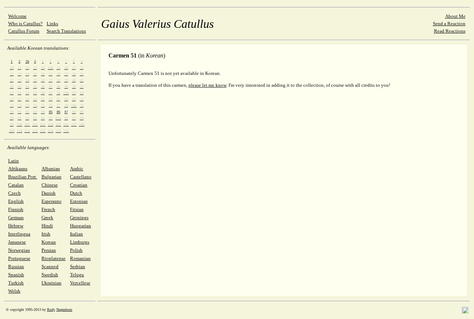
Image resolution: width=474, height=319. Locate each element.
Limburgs (79, 242)
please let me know (207, 85)
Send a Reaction (449, 23)
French (48, 209)
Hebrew (15, 225)
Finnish (15, 209)
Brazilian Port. (22, 177)
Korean (48, 242)
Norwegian (19, 250)
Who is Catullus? (25, 23)
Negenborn (64, 310)
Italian (76, 234)
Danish (48, 193)
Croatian (78, 185)
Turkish (16, 283)
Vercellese (80, 283)
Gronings (79, 217)
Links (52, 23)
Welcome (17, 16)
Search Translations (66, 31)
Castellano (80, 177)
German (16, 217)
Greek (47, 217)
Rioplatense (53, 258)
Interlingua (19, 234)
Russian (16, 266)
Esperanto (51, 201)
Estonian (79, 201)
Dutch (76, 193)
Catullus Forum (23, 31)
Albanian (50, 168)
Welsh (14, 291)
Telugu (77, 274)
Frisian (77, 209)
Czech (14, 193)
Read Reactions (449, 31)
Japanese (17, 242)
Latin (13, 161)
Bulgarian (51, 177)
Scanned (50, 266)
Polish (76, 250)
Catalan (16, 185)
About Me (455, 16)
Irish (45, 234)
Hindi (47, 225)
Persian (48, 250)
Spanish (16, 274)
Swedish (49, 274)
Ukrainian (51, 283)
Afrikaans (17, 168)
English (16, 201)
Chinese (49, 185)
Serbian (77, 266)
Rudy (51, 310)
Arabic (76, 168)
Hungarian (80, 225)
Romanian (80, 258)
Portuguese (19, 258)
